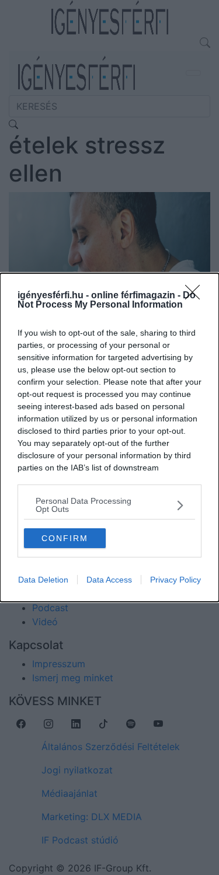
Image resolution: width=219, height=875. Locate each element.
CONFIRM (64, 538)
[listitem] (109, 505)
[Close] (196, 296)
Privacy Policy (175, 579)
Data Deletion (43, 579)
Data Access (109, 579)
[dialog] (109, 437)
